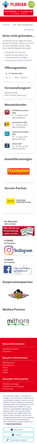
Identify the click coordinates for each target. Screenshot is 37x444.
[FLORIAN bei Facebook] (18, 269)
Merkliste (30, 30)
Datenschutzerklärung (14, 424)
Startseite (6, 25)
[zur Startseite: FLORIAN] (14, 4)
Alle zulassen (18, 430)
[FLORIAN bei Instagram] (18, 250)
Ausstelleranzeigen (18, 159)
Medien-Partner (13, 309)
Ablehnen (18, 435)
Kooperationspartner (17, 282)
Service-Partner (16, 188)
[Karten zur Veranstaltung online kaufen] (18, 231)
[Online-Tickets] (31, 4)
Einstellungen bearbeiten (18, 440)
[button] (34, 19)
